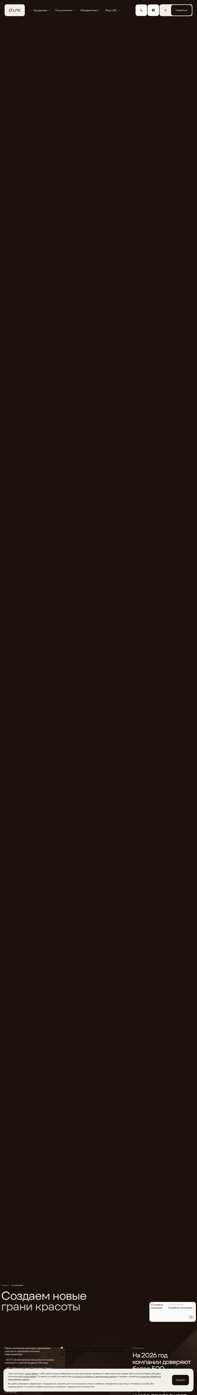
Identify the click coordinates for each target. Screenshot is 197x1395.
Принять (180, 1379)
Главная (5, 1285)
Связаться (181, 10)
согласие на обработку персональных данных (94, 1376)
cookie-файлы (31, 1373)
